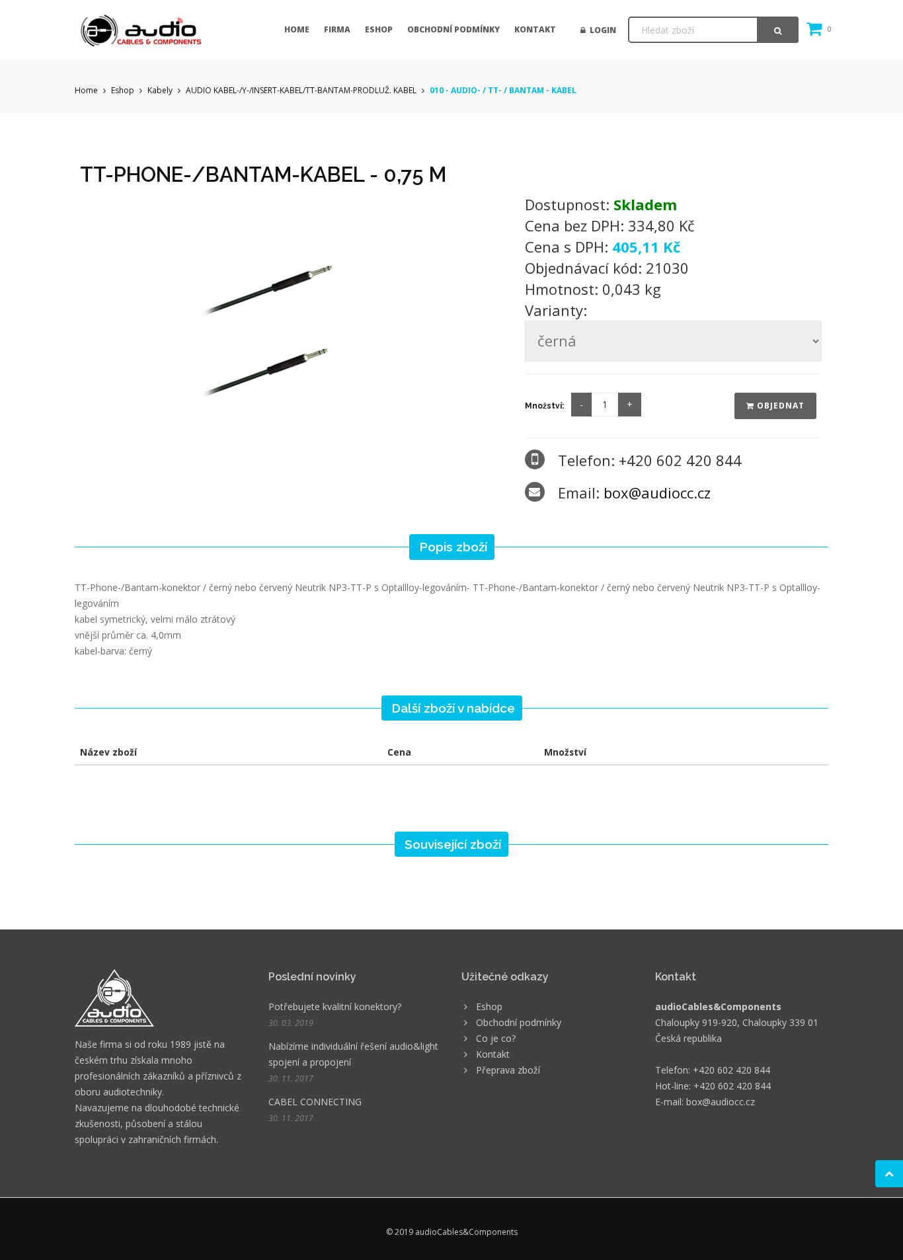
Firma (337, 29)
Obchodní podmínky (453, 29)
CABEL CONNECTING (315, 1101)
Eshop (379, 29)
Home (296, 29)
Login (601, 30)
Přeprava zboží (508, 1070)
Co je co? (496, 1038)
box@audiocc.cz (657, 492)
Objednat (779, 405)
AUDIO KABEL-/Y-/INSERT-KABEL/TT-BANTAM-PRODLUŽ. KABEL (301, 90)
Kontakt (535, 29)
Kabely (160, 90)
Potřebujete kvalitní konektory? (334, 1006)
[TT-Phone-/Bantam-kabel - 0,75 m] (293, 315)
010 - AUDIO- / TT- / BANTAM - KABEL (503, 90)
